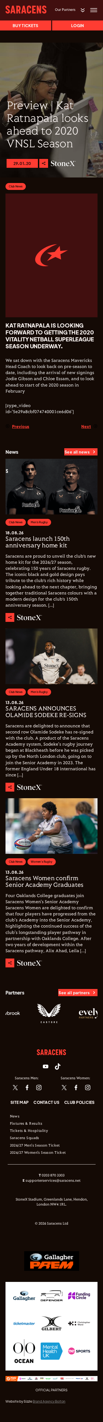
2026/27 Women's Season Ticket (38, 1153)
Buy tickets (25, 25)
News (15, 1117)
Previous (20, 426)
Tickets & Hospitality (29, 1131)
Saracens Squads (24, 1138)
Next (86, 426)
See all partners (74, 992)
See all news (77, 451)
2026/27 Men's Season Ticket (35, 1146)
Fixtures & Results (26, 1124)
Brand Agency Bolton (49, 1401)
